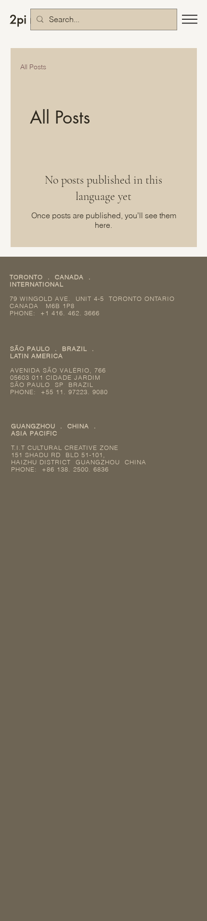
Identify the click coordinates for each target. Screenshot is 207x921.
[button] (189, 19)
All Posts (33, 66)
